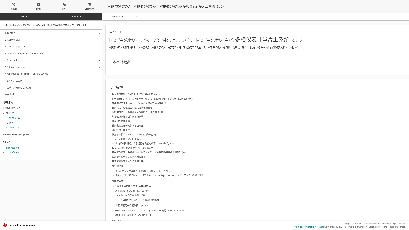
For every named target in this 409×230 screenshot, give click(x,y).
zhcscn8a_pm (12, 152)
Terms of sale (400, 227)
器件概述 (10, 33)
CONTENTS (26, 16)
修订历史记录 (12, 39)
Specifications (12, 60)
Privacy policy (361, 227)
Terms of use (387, 227)
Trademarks (348, 227)
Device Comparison (15, 46)
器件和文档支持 (13, 80)
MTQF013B (14, 127)
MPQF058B (14, 117)
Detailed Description (15, 67)
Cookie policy (374, 227)
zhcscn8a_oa (12, 147)
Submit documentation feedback (308, 227)
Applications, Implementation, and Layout (26, 74)
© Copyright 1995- (351, 224)
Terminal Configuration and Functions (24, 53)
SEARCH (76, 16)
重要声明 (9, 94)
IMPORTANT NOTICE (333, 227)
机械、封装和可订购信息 (18, 87)
